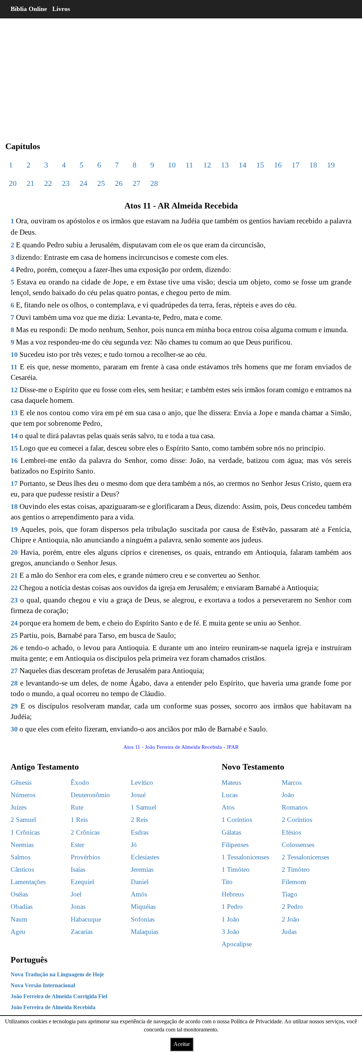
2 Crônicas (85, 832)
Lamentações (28, 882)
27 (136, 183)
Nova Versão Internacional (43, 985)
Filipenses (235, 844)
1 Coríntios (237, 819)
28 (154, 183)
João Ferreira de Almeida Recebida (53, 1007)
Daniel (139, 882)
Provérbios (85, 857)
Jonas (78, 906)
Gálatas (231, 832)
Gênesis (21, 782)
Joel (76, 894)
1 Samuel (143, 807)
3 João (230, 931)
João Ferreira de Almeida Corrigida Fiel (59, 996)
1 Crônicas (25, 832)
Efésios (291, 832)
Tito (227, 882)
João (288, 795)
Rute (77, 807)
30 (14, 729)
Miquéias (143, 906)
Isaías (78, 869)
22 (48, 183)
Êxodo (80, 782)
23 (66, 183)
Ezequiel (82, 882)
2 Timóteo (296, 869)
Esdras (139, 832)
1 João (230, 919)
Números (23, 795)
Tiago (289, 894)
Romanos (295, 807)
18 (313, 164)
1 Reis (79, 819)
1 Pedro (232, 906)
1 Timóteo (236, 869)
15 (260, 164)
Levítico (142, 782)
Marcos (292, 782)
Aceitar (182, 1044)
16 (278, 164)
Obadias (22, 906)
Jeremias (142, 869)
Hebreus (233, 894)
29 (14, 706)
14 (242, 164)
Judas (289, 931)
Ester (77, 844)
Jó (134, 844)
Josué (138, 795)
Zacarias (82, 931)
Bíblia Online (29, 8)
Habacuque (86, 919)
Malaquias (144, 931)
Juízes (19, 807)
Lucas (230, 795)
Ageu (18, 931)
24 (83, 183)
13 (225, 164)
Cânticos (22, 869)
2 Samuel (23, 819)
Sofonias (142, 919)
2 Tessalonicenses (305, 857)
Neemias (22, 844)
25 (101, 183)
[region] (181, 74)
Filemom (294, 882)
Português (29, 959)
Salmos (20, 857)
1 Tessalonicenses (245, 857)
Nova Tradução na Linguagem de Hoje (57, 974)
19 (331, 164)
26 (119, 183)
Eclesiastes (145, 857)
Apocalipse (237, 944)
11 (189, 164)
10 (172, 164)
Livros (61, 8)
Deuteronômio (90, 795)
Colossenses (298, 844)
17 (295, 164)
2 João (290, 919)
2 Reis (139, 819)
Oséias (19, 894)
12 (207, 164)
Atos (228, 807)
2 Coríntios (297, 819)
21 (30, 183)
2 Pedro (292, 906)
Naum (19, 919)
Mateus (231, 782)
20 (13, 183)
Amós (139, 894)
